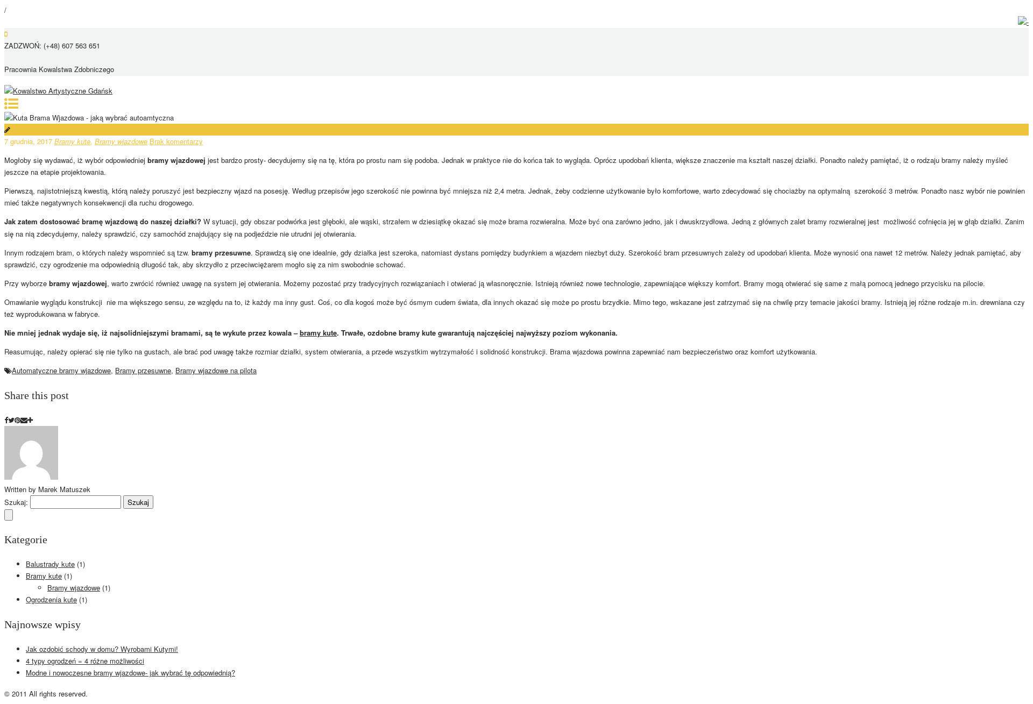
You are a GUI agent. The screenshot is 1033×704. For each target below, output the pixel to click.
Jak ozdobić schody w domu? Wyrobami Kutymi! (102, 649)
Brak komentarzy (176, 141)
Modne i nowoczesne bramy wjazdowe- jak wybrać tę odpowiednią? (130, 672)
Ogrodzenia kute (51, 599)
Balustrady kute (50, 564)
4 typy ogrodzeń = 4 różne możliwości (85, 661)
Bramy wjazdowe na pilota (216, 370)
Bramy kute (72, 141)
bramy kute (318, 333)
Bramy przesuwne (143, 370)
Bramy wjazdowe (121, 141)
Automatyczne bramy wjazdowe (61, 370)
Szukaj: (16, 502)
